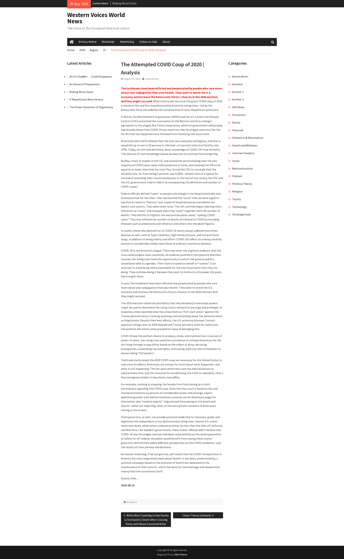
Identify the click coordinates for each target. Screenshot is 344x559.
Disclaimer (108, 42)
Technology (239, 207)
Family (236, 122)
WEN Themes (181, 554)
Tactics (236, 199)
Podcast (237, 176)
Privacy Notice (87, 42)
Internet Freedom (243, 153)
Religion (237, 191)
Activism (237, 84)
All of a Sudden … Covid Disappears (90, 76)
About (166, 42)
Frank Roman (152, 78)
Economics (239, 115)
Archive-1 (238, 92)
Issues (236, 161)
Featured (237, 130)
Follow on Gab (148, 42)
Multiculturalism (242, 168)
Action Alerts (240, 76)
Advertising (127, 42)
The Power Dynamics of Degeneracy (91, 107)
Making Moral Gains (125, 3)
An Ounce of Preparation (84, 84)
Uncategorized (241, 214)
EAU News (238, 107)
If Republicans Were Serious (86, 99)
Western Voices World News (96, 18)
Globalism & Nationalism (247, 137)
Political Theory (242, 183)
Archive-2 (132, 502)
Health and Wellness (244, 145)
